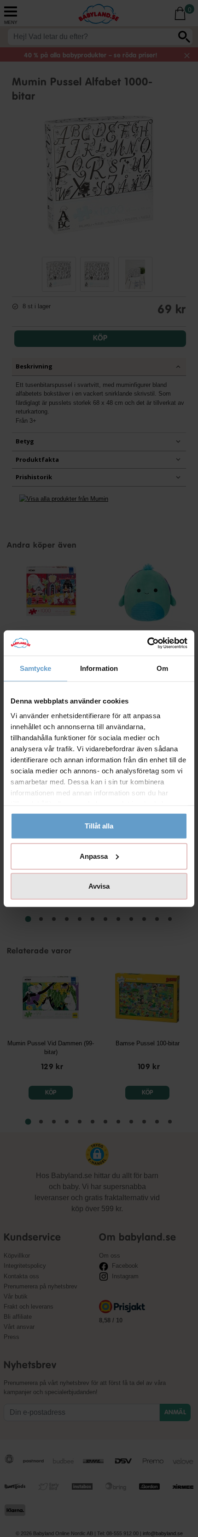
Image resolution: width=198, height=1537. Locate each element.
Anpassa (94, 856)
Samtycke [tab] (36, 668)
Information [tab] (99, 668)
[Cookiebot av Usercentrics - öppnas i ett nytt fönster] (147, 643)
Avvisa (99, 886)
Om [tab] (162, 668)
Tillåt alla (99, 826)
